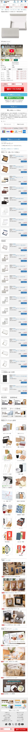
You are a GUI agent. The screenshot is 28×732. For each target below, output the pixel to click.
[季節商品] (20, 549)
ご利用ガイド (7, 712)
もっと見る (8, 560)
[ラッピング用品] (7, 508)
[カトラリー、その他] (7, 467)
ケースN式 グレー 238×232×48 (19, 361)
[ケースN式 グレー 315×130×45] (5, 332)
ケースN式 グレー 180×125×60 (19, 255)
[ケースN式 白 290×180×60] (5, 211)
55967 (14, 328)
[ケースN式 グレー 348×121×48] (5, 353)
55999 (14, 244)
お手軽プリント (22, 4)
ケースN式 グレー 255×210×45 (19, 340)
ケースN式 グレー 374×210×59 (19, 308)
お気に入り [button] (14, 106)
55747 (14, 186)
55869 (14, 317)
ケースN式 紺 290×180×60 (18, 230)
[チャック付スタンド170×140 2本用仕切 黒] (5, 378)
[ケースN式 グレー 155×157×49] (5, 269)
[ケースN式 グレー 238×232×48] (5, 364)
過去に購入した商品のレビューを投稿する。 (10, 148)
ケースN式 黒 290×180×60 (18, 156)
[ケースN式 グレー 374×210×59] (5, 311)
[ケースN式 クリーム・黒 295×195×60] (5, 180)
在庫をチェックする (14, 94)
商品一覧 (4, 4)
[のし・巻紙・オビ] (7, 495)
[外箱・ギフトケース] (7, 440)
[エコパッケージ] (7, 454)
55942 (14, 208)
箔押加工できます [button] (6, 41)
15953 (14, 375)
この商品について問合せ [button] (14, 110)
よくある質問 (7, 714)
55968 (14, 339)
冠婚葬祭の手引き (7, 719)
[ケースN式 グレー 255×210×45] (5, 342)
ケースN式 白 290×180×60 (18, 209)
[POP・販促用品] (7, 522)
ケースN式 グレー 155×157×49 (19, 266)
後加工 (14, 4)
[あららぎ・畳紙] (20, 535)
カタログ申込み (20, 715)
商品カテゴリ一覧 (20, 712)
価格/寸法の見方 (21, 124)
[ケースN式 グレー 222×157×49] (5, 279)
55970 (14, 349)
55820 (14, 275)
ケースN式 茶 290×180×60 (18, 166)
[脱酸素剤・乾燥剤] (20, 508)
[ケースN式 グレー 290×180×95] (5, 290)
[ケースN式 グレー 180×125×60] (5, 258)
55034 (14, 176)
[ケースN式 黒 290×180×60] (5, 159)
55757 (14, 197)
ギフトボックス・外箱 (14, 9)
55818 (14, 254)
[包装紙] (20, 481)
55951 (14, 385)
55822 (14, 286)
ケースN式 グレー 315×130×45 (19, 329)
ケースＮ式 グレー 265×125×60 (19, 245)
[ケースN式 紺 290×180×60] (5, 233)
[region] (14, 9)
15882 (14, 165)
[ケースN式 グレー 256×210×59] (5, 300)
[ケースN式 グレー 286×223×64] (5, 321)
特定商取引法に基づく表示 (7, 720)
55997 (14, 229)
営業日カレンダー (20, 720)
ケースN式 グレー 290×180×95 (19, 287)
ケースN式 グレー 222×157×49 (19, 276)
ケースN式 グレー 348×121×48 (19, 350)
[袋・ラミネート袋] (7, 427)
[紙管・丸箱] (20, 467)
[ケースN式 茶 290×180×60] (5, 169)
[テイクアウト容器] (20, 454)
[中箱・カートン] (20, 427)
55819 (14, 265)
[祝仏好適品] (7, 535)
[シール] (7, 549)
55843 (14, 296)
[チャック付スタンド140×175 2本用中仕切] (5, 389)
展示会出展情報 (20, 717)
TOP (2, 9)
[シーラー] (20, 522)
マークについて (8, 124)
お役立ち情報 (7, 717)
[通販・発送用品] (20, 440)
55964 (14, 218)
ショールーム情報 (20, 719)
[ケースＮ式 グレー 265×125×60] (5, 247)
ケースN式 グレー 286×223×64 (19, 319)
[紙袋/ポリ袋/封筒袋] (20, 495)
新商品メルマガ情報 (7, 715)
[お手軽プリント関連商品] (7, 481)
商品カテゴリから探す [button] (14, 139)
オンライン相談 (20, 714)
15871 (14, 155)
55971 (14, 360)
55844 (14, 307)
